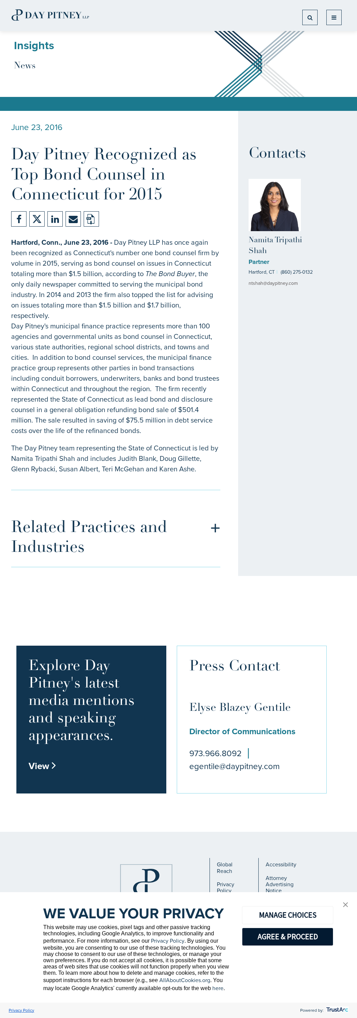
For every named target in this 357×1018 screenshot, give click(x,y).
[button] (345, 905)
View (42, 766)
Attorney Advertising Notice (280, 884)
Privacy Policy (225, 887)
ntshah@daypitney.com (273, 283)
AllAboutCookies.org (184, 980)
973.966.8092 (215, 753)
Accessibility (281, 864)
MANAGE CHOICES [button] (288, 915)
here (217, 988)
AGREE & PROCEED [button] (288, 936)
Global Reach (225, 867)
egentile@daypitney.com (234, 766)
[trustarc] (337, 1010)
